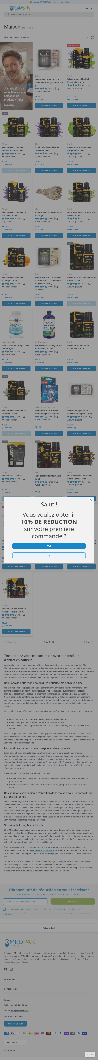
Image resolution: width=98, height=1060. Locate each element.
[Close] (91, 500)
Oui (49, 545)
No (49, 555)
